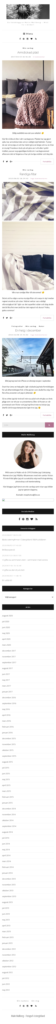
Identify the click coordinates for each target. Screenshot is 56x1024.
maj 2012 (6, 990)
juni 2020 (6, 627)
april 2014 (6, 855)
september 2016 (9, 703)
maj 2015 (6, 779)
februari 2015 (7, 797)
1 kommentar (39, 57)
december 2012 (9, 949)
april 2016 (6, 715)
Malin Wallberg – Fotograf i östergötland (28, 1016)
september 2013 (9, 896)
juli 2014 (5, 838)
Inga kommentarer (38, 178)
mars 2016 (6, 721)
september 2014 (9, 826)
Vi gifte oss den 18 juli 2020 (13, 570)
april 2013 (6, 925)
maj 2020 (6, 633)
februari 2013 (7, 937)
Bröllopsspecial (8, 550)
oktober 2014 (7, 820)
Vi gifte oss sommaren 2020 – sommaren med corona (25, 560)
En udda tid (7, 580)
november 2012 (9, 955)
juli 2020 (5, 621)
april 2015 (6, 785)
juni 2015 (6, 773)
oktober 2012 (7, 960)
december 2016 (9, 697)
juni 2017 (6, 674)
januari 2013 (7, 943)
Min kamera (23, 1001)
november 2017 (9, 656)
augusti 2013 (7, 902)
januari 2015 (7, 802)
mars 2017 (6, 686)
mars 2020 (6, 645)
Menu (29, 34)
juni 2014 (6, 843)
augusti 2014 (7, 832)
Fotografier (17, 326)
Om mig (35, 1001)
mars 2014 (6, 861)
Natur (41, 326)
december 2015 (9, 738)
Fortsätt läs (47, 161)
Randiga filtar (28, 174)
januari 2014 (7, 873)
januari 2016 (7, 732)
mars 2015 (6, 791)
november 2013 (9, 884)
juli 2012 (5, 978)
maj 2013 (6, 919)
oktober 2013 (7, 890)
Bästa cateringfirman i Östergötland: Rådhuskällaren (24, 540)
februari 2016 (7, 726)
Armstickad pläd (28, 52)
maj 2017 (6, 680)
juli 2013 (5, 908)
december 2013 (9, 879)
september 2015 (9, 756)
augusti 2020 (7, 615)
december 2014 (9, 808)
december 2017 (9, 650)
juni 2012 (6, 984)
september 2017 (9, 662)
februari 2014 (7, 867)
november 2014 (9, 814)
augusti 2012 (7, 972)
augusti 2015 (7, 762)
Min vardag (28, 48)
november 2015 (9, 744)
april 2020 (6, 639)
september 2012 (9, 966)
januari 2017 (7, 691)
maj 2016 (6, 709)
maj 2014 (6, 849)
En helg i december (28, 330)
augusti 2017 (7, 668)
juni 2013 (6, 914)
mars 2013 (6, 931)
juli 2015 (5, 767)
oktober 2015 (7, 750)
